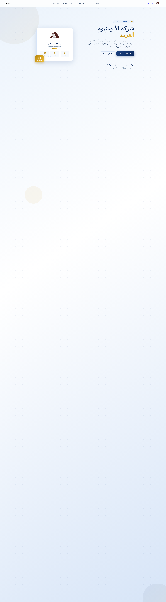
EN (9, 3)
